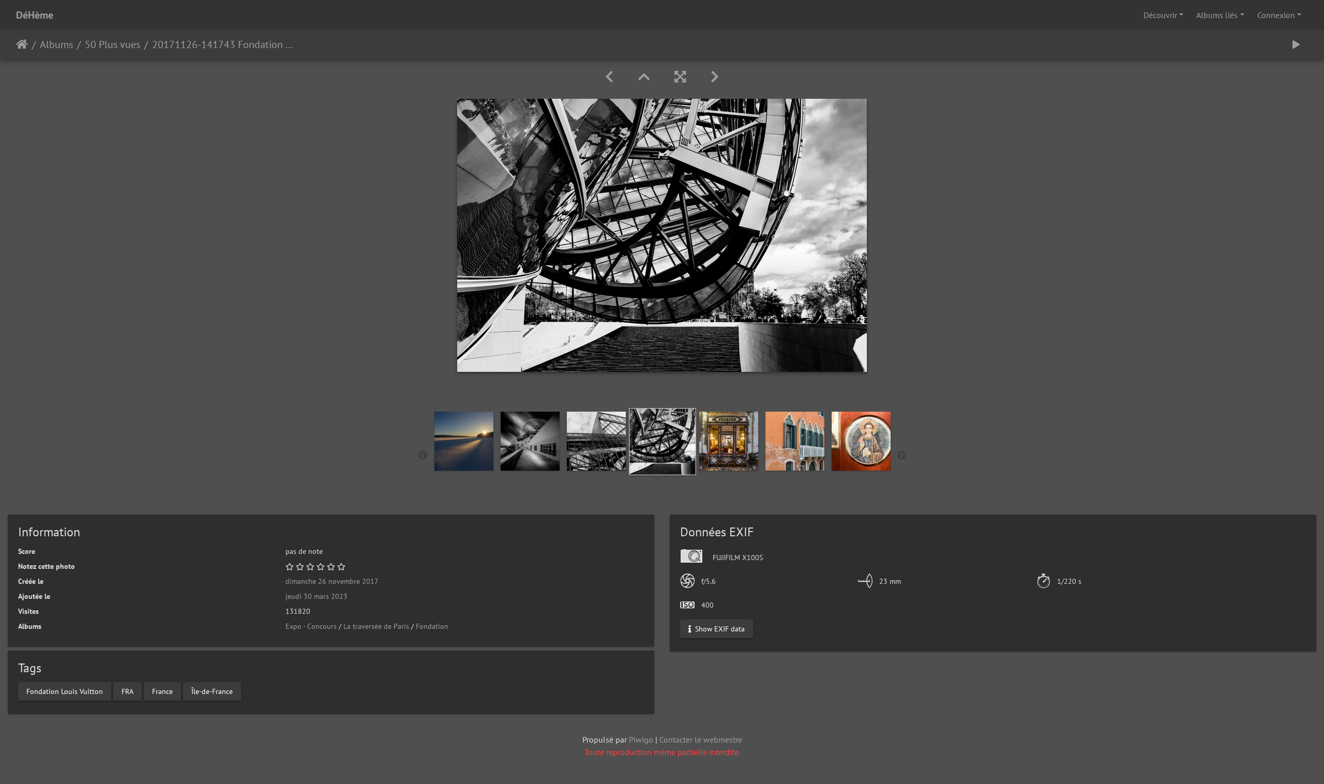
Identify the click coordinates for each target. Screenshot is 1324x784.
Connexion (1276, 15)
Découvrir (1160, 15)
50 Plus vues (112, 44)
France (162, 691)
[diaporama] (1296, 44)
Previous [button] (423, 455)
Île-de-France (212, 691)
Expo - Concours (311, 626)
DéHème (34, 15)
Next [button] (901, 455)
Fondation (432, 626)
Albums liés (1217, 15)
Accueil (22, 44)
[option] (464, 441)
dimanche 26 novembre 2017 (332, 581)
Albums (56, 44)
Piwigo (641, 739)
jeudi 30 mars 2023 (316, 596)
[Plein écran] (680, 76)
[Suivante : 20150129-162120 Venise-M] (714, 76)
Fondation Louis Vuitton (64, 691)
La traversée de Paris (376, 626)
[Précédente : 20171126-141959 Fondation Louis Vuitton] (609, 76)
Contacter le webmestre (700, 739)
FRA (127, 691)
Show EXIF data (719, 629)
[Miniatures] (644, 76)
